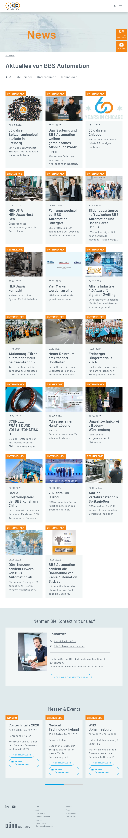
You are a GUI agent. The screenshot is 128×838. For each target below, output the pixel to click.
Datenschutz (71, 806)
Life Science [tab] (24, 77)
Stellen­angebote (121, 36)
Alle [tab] (8, 77)
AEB (37, 810)
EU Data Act (71, 816)
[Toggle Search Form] (115, 6)
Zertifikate (40, 813)
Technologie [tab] (69, 77)
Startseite (10, 55)
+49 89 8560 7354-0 (65, 640)
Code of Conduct (43, 816)
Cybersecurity (71, 813)
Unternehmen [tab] (46, 77)
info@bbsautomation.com (69, 646)
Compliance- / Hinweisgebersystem (44, 824)
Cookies (69, 810)
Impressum (40, 820)
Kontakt (121, 49)
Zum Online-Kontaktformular (72, 677)
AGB (37, 806)
